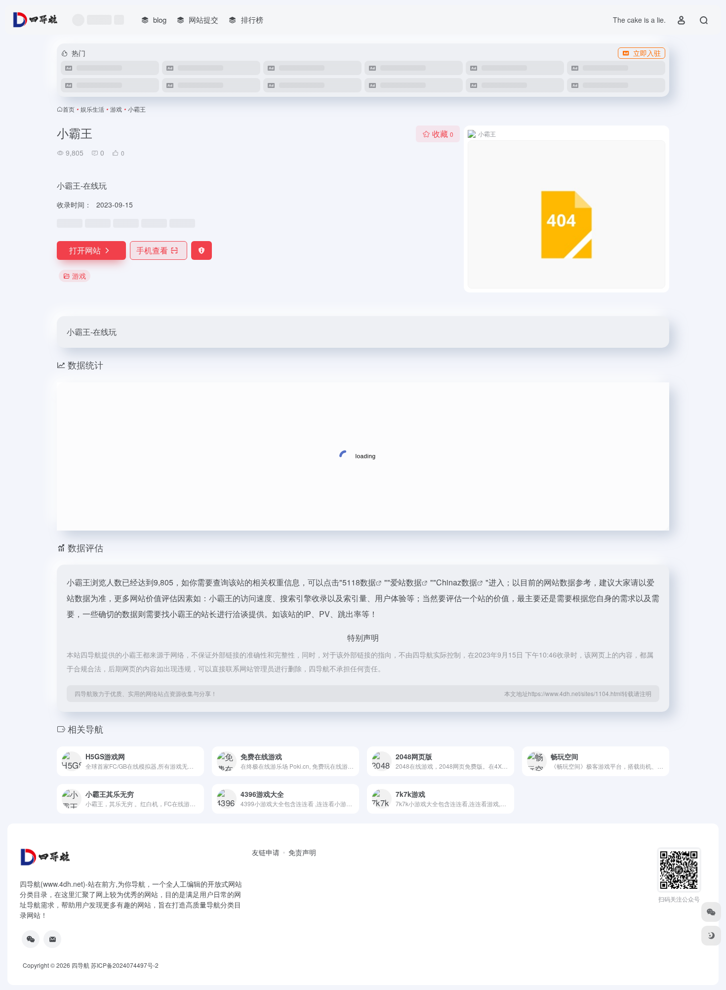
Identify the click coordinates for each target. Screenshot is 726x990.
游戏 (116, 109)
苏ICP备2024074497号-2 (125, 965)
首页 (69, 109)
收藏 (442, 133)
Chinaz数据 (456, 582)
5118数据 (359, 582)
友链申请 (266, 852)
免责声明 (302, 852)
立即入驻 (647, 53)
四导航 (80, 965)
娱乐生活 (92, 109)
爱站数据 (406, 582)
